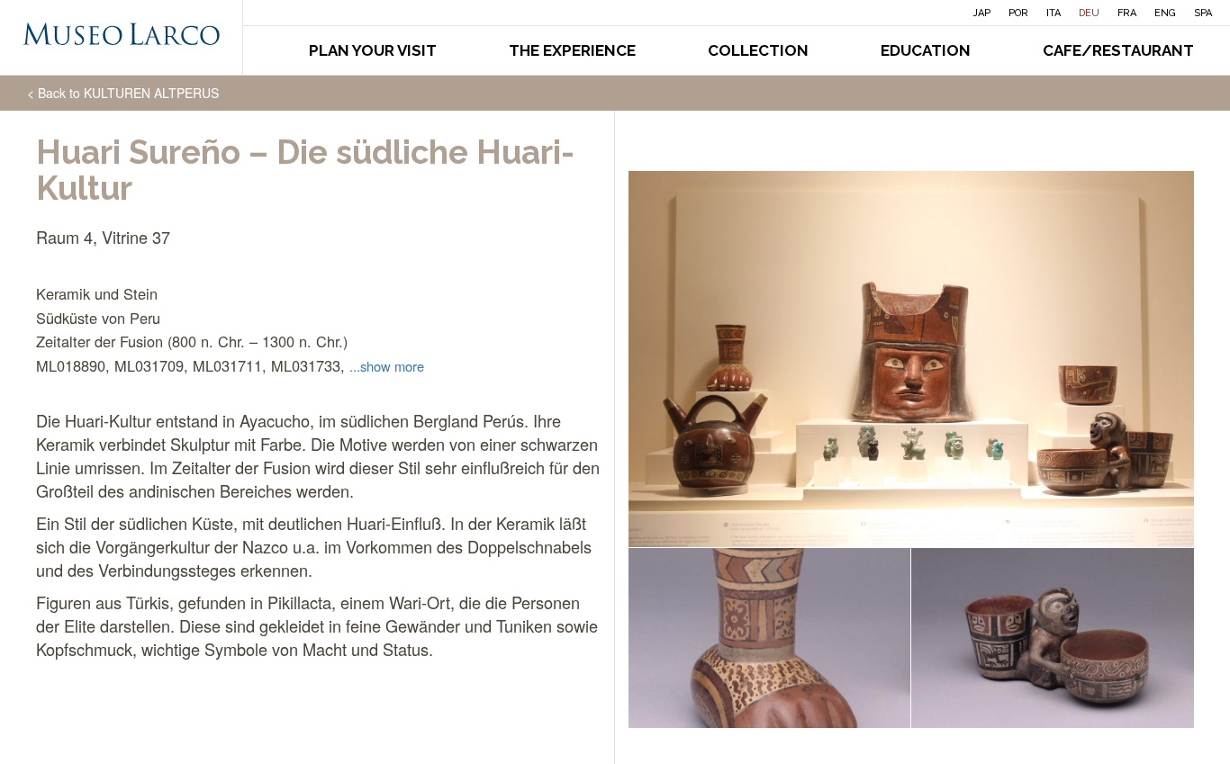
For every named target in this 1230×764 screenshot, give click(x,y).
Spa (1203, 13)
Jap (981, 13)
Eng (1165, 13)
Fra (1126, 13)
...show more (386, 365)
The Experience (572, 50)
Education (926, 50)
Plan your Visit (373, 50)
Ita (1053, 13)
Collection (758, 50)
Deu (1089, 13)
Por (1018, 13)
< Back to (123, 93)
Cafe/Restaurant (1118, 50)
